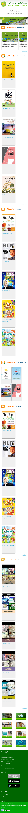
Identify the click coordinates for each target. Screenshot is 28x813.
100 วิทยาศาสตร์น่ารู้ (6, 290)
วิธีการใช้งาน (3, 797)
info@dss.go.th (9, 766)
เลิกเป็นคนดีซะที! (5, 166)
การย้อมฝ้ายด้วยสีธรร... (6, 672)
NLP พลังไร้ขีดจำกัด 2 (6, 262)
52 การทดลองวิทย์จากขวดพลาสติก (8, 348)
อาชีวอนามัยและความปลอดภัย (7, 137)
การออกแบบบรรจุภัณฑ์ (6, 701)
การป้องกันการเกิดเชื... (6, 586)
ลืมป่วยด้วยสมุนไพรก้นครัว (7, 233)
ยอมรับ (2, 810)
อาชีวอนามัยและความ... (5, 391)
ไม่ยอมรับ (7, 810)
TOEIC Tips (3, 374)
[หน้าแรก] (14, 4)
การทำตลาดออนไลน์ (5, 615)
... (4, 381)
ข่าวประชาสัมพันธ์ (4, 794)
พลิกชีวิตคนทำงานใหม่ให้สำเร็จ (7, 80)
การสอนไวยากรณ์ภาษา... (16, 374)
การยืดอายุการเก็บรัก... (6, 643)
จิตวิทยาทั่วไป (17, 398)
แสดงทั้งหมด (24, 51)
